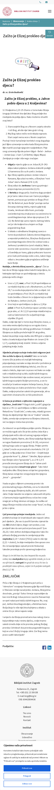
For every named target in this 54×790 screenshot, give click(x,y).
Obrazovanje (27, 733)
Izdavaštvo (27, 737)
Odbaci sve (27, 783)
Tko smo (27, 713)
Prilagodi (27, 776)
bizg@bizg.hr (30, 696)
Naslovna (6, 21)
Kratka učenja (32, 21)
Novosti (27, 716)
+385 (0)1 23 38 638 (29, 692)
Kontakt (27, 720)
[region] (27, 765)
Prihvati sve (27, 768)
